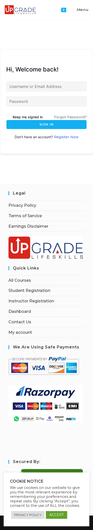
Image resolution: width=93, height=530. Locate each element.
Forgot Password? (70, 117)
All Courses (19, 280)
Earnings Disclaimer (28, 226)
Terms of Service (25, 215)
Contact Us (19, 322)
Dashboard (19, 311)
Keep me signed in (28, 117)
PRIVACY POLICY (28, 515)
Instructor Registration (31, 301)
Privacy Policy (22, 205)
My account (20, 332)
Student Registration (29, 290)
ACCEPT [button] (56, 515)
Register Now (66, 137)
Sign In (46, 124)
